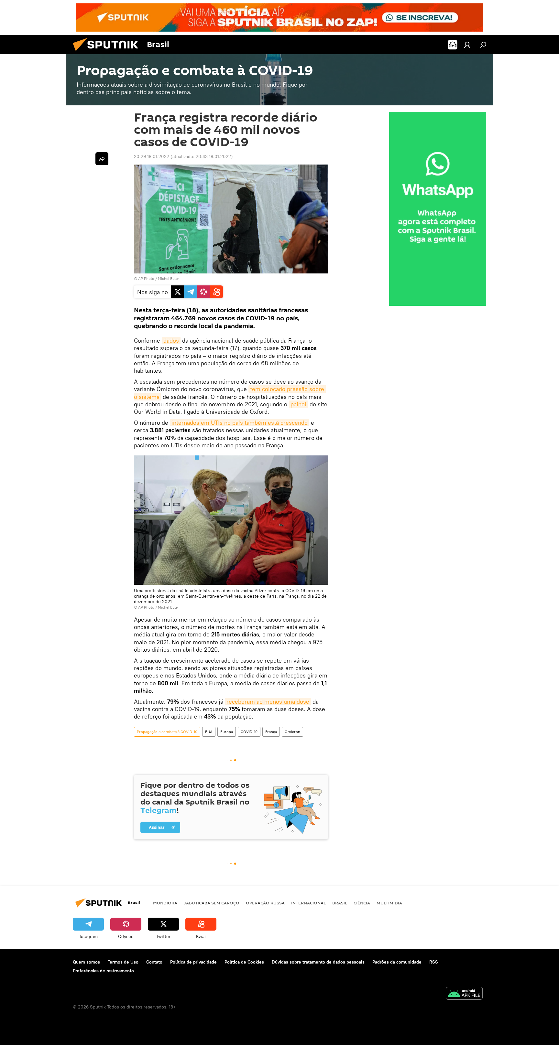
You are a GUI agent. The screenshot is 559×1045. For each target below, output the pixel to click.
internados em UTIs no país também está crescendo (239, 422)
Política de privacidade (193, 962)
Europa (226, 731)
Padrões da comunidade (397, 962)
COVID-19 (249, 731)
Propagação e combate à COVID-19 (167, 731)
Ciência (362, 903)
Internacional (308, 903)
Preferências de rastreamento (103, 971)
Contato (154, 962)
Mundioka (165, 903)
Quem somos (86, 962)
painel (298, 404)
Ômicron (292, 731)
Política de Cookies (244, 962)
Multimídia (389, 903)
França (271, 731)
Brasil (339, 903)
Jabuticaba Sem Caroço (211, 903)
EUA (209, 731)
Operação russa (265, 903)
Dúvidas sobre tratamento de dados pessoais (318, 962)
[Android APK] (464, 994)
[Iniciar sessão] (467, 44)
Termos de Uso (123, 962)
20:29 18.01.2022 (151, 156)
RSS (433, 962)
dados (171, 340)
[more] (101, 158)
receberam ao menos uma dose (267, 701)
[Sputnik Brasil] (108, 53)
